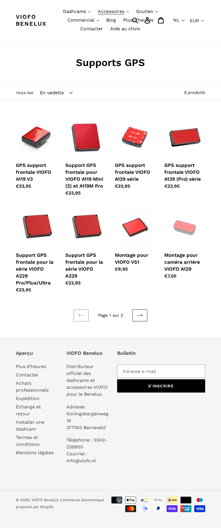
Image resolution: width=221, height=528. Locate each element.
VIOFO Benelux (45, 500)
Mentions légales (35, 452)
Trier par (24, 93)
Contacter (27, 375)
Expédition (28, 398)
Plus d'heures (31, 366)
